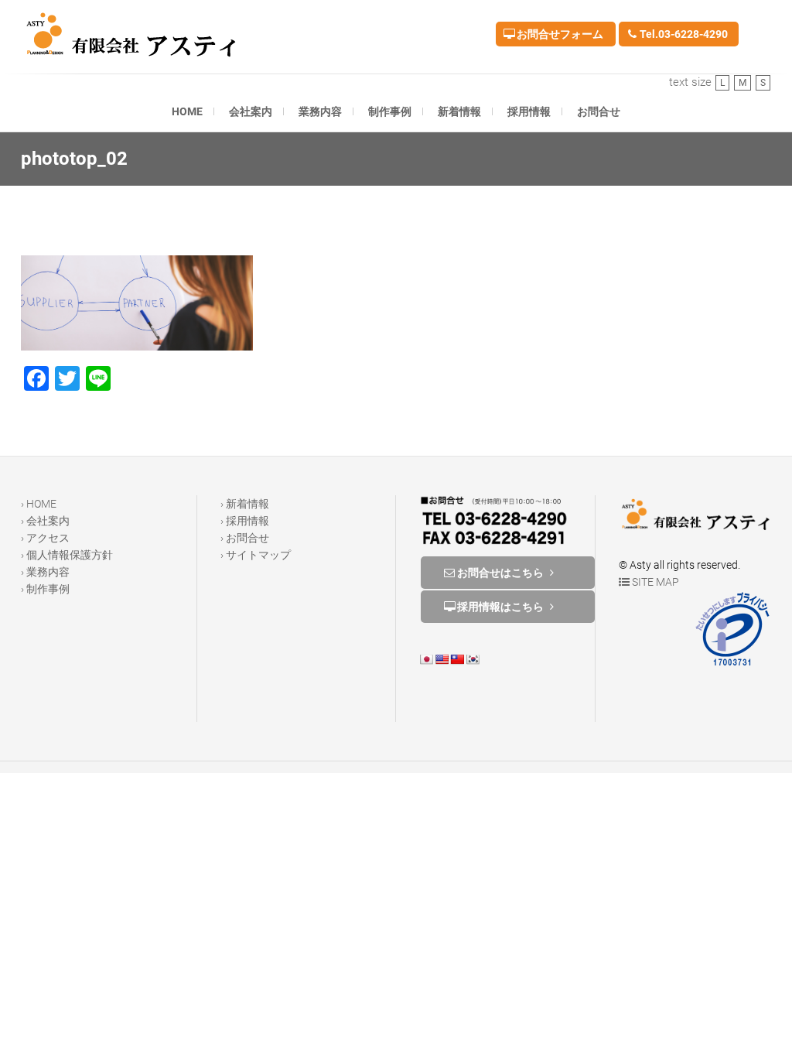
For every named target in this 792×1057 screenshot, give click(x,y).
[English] (442, 659)
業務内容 (320, 111)
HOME (187, 111)
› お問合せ (244, 538)
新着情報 (459, 111)
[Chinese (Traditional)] (457, 659)
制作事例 (389, 111)
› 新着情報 (244, 504)
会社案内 (250, 111)
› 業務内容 (45, 572)
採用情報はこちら (500, 606)
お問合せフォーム (558, 34)
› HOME (38, 504)
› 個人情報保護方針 (67, 555)
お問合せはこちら (500, 572)
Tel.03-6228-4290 (682, 34)
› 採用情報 (244, 521)
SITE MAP (654, 582)
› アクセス (45, 538)
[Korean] (473, 659)
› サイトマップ (255, 555)
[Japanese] (426, 659)
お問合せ (598, 111)
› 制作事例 (45, 589)
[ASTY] (135, 34)
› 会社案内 (45, 521)
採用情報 (529, 111)
